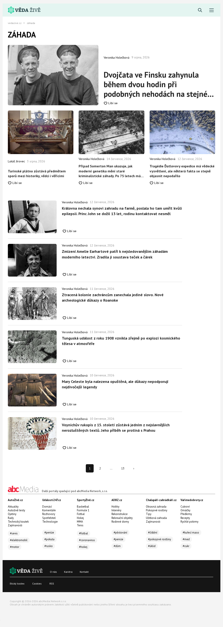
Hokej (80, 518)
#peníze (49, 532)
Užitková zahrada (156, 518)
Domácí (47, 506)
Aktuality (13, 506)
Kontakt (84, 571)
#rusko (48, 546)
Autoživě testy (16, 510)
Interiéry (116, 510)
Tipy (148, 514)
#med (186, 539)
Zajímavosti (15, 525)
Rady (11, 518)
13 (123, 468)
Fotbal (81, 514)
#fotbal (83, 533)
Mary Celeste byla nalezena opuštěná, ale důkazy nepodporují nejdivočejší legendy (115, 384)
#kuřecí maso (191, 532)
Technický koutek (18, 521)
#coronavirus (87, 540)
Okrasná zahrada (156, 506)
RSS (51, 583)
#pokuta (49, 539)
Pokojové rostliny (156, 510)
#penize (118, 539)
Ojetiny (12, 514)
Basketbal (83, 506)
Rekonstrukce (120, 514)
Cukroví (185, 506)
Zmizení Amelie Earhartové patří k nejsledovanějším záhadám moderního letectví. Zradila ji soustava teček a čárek (115, 254)
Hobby (115, 506)
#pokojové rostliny (159, 539)
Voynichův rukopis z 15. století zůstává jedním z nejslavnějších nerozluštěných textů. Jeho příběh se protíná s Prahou (116, 427)
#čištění (152, 532)
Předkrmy (186, 514)
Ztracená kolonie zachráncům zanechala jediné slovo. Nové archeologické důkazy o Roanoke (113, 297)
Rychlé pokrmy (189, 521)
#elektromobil (18, 540)
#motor (14, 547)
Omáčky (185, 510)
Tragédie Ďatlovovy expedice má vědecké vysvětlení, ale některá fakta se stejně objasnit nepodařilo (182, 171)
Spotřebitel (49, 518)
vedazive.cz (15, 23)
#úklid (151, 546)
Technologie (50, 521)
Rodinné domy (120, 521)
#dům (117, 546)
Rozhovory (48, 514)
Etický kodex (17, 583)
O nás (53, 571)
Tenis (80, 525)
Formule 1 (83, 510)
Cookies (37, 583)
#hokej (83, 547)
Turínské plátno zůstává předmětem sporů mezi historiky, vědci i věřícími (37, 173)
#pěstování (120, 532)
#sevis (14, 533)
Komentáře (49, 510)
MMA (80, 521)
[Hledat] (200, 10)
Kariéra (68, 571)
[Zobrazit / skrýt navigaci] (211, 10)
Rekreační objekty (122, 518)
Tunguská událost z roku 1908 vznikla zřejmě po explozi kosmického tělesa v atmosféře (121, 341)
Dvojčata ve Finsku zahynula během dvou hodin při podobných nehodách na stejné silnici (155, 84)
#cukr (186, 546)
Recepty (185, 518)
